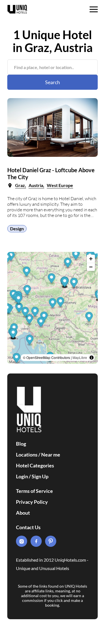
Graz (20, 185)
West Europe (60, 185)
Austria (36, 185)
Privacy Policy (32, 502)
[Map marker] (68, 263)
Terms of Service (34, 491)
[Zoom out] (91, 267)
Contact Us (28, 527)
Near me (50, 454)
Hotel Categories (35, 465)
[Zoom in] (91, 259)
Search (52, 82)
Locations (27, 454)
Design (17, 228)
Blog (21, 444)
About (23, 513)
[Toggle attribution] (91, 357)
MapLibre (80, 357)
